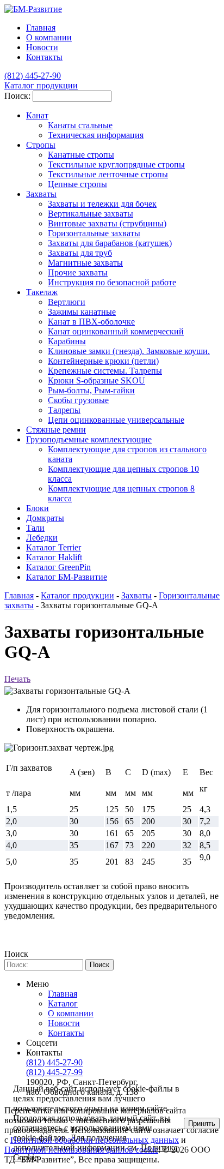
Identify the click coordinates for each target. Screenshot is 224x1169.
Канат (37, 115)
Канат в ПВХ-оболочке (91, 321)
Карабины (67, 341)
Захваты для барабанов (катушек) (110, 243)
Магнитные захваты (85, 262)
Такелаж (42, 292)
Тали (35, 527)
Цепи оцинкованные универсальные (116, 419)
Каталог (63, 1003)
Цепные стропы (77, 184)
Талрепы (64, 410)
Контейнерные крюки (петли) (103, 360)
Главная (19, 595)
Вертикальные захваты (90, 213)
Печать (17, 679)
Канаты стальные (80, 125)
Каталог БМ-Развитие (66, 576)
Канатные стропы (81, 154)
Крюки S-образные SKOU (96, 380)
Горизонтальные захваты (94, 233)
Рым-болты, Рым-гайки (91, 390)
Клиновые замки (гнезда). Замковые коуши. (129, 351)
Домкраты (45, 518)
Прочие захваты (78, 272)
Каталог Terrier (53, 547)
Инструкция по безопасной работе (112, 282)
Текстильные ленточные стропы (108, 174)
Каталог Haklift (54, 557)
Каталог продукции (77, 595)
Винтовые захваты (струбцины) (107, 223)
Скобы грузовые (78, 400)
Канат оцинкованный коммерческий (116, 331)
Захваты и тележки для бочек (102, 203)
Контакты (44, 57)
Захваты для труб (80, 252)
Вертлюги (66, 302)
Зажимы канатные (82, 311)
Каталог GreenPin (58, 567)
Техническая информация (96, 135)
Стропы (40, 144)
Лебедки (42, 537)
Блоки (37, 508)
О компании (49, 37)
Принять (201, 1123)
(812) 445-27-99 (54, 1072)
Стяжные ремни (56, 429)
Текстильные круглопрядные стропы (116, 164)
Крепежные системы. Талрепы (105, 370)
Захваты (41, 194)
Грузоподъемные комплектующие (89, 439)
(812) (32, 75)
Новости (42, 47)
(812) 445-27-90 (54, 1062)
